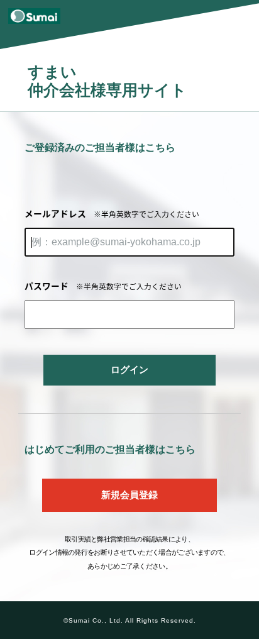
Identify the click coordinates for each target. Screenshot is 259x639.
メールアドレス (112, 213)
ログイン (129, 370)
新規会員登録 (129, 495)
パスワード (103, 285)
